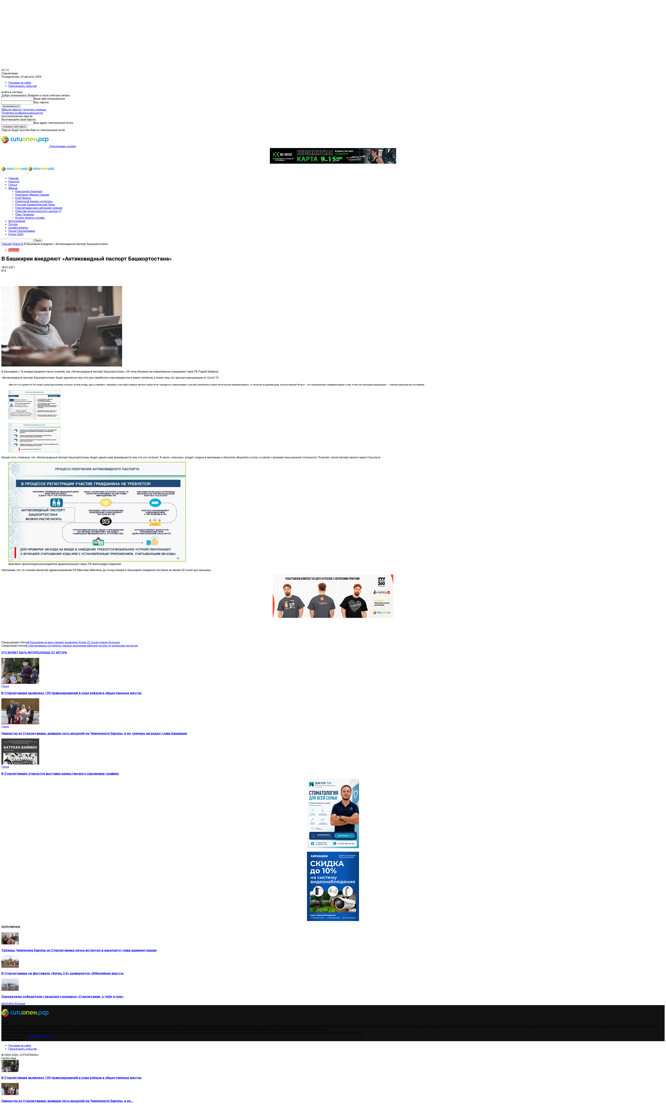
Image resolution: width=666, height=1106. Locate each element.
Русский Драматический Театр (35, 204)
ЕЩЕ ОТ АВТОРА (55, 652)
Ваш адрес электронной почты (53, 122)
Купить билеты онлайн (30, 217)
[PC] (333, 162)
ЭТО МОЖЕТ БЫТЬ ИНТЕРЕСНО (22, 652)
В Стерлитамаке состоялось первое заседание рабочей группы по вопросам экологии (82, 645)
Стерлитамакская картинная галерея (38, 208)
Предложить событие (22, 86)
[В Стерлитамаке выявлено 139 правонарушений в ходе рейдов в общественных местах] (20, 683)
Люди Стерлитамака (21, 231)
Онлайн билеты (18, 227)
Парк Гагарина (24, 214)
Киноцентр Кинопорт (28, 191)
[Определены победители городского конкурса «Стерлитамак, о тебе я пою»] (10, 989)
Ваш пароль (41, 102)
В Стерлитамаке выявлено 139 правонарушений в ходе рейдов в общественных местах (71, 693)
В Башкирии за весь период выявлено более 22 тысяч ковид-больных (74, 642)
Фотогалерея (16, 221)
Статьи (12, 185)
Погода (13, 224)
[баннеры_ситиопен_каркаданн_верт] (333, 920)
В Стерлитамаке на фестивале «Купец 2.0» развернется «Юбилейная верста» (62, 973)
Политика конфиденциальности (22, 113)
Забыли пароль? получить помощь (23, 109)
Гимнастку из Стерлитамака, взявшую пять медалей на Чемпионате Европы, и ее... (67, 1101)
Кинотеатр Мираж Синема (32, 194)
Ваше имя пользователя (49, 98)
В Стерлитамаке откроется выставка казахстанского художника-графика (60, 774)
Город (5, 686)
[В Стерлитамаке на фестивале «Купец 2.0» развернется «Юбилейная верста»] (10, 966)
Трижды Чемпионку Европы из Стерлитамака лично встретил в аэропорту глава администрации (79, 950)
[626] (333, 617)
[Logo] (14, 172)
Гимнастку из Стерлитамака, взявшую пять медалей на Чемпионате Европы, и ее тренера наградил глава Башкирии (94, 733)
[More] (109, 276)
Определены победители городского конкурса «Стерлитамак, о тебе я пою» (62, 997)
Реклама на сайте (19, 82)
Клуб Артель (23, 198)
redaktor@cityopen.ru (39, 1036)
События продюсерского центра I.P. (38, 211)
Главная (13, 178)
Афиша (13, 188)
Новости (13, 181)
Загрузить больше (13, 1003)
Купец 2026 (15, 234)
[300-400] (333, 847)
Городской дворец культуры (34, 201)
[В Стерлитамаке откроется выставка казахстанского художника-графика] (20, 763)
